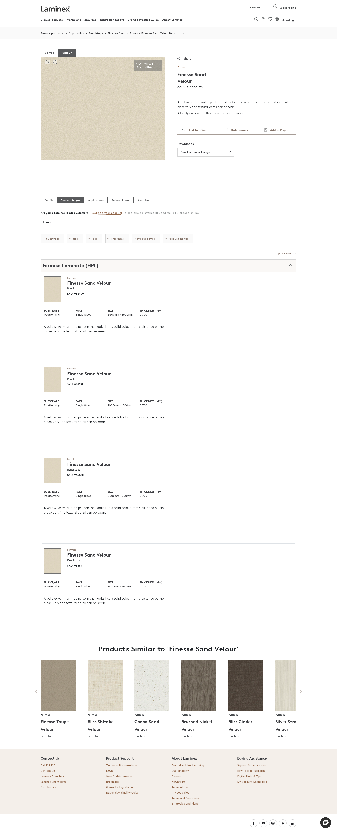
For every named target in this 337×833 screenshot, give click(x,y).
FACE (79, 310)
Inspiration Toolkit (111, 19)
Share (187, 58)
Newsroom (178, 782)
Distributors (48, 787)
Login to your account (107, 213)
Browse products (52, 33)
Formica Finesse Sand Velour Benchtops (157, 33)
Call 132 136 (48, 765)
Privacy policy (180, 792)
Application (76, 33)
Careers (255, 7)
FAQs (109, 771)
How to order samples (251, 771)
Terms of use (180, 787)
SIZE (110, 310)
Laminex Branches (52, 776)
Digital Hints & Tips (249, 776)
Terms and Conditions (185, 798)
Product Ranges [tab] (70, 200)
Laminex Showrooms (54, 782)
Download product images (196, 152)
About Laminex (172, 19)
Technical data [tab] (121, 200)
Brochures (112, 782)
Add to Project (278, 130)
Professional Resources (81, 19)
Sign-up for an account (252, 765)
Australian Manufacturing (188, 765)
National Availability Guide (122, 792)
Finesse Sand (117, 33)
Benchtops (96, 33)
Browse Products (52, 19)
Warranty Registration (120, 787)
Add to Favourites (198, 130)
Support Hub (287, 7)
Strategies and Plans (185, 803)
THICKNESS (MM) (151, 310)
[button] (325, 822)
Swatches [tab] (143, 200)
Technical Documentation (122, 765)
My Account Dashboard (252, 782)
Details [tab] (48, 200)
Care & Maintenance (119, 776)
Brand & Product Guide (143, 19)
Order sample (238, 130)
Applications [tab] (96, 200)
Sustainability (180, 771)
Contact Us (48, 771)
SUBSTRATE (51, 310)
